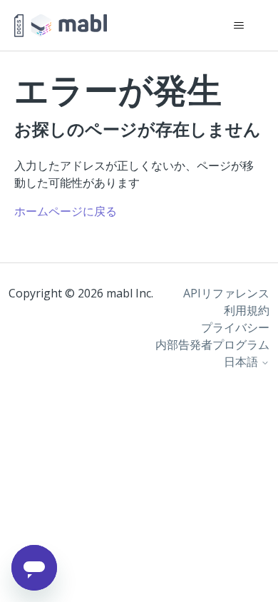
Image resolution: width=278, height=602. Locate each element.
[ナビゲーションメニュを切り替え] (239, 25)
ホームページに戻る (65, 211)
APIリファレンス (226, 293)
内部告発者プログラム (212, 344)
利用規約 (246, 310)
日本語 (242, 361)
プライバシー (235, 327)
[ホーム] (60, 25)
